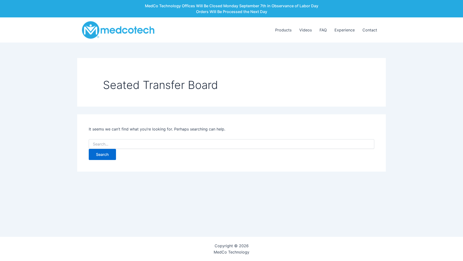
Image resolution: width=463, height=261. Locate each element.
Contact (369, 30)
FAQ (323, 30)
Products (283, 30)
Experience (344, 30)
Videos (305, 30)
